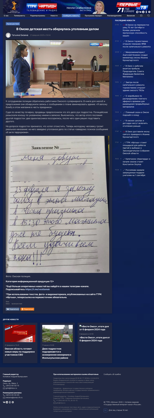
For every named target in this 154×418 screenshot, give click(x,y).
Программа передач (93, 16)
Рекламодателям (114, 16)
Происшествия (13, 24)
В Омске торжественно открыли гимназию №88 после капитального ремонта (137, 44)
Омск (8, 304)
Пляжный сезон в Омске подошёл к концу (136, 113)
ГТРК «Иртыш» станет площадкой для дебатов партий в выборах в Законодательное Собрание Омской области (136, 148)
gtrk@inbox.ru (11, 388)
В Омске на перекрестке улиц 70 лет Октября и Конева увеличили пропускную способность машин (136, 30)
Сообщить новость (71, 16)
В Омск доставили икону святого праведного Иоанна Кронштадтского (136, 134)
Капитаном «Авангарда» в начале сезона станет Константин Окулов (136, 161)
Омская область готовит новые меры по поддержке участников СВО (20, 351)
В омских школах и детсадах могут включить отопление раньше (135, 123)
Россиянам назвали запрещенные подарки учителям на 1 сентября (134, 173)
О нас (6, 16)
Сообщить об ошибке (112, 374)
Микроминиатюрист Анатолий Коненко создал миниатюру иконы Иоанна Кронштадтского (135, 56)
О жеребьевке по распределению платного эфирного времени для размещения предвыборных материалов (136, 101)
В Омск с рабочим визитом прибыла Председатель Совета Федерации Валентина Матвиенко (133, 71)
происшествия (17, 304)
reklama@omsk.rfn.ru (14, 397)
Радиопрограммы (37, 16)
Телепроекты (19, 16)
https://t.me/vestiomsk (37, 289)
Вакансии (131, 16)
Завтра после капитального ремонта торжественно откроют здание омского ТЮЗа (134, 86)
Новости (54, 16)
